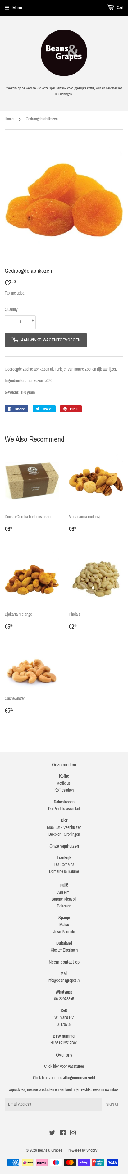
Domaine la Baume (64, 871)
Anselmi (64, 892)
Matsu (64, 924)
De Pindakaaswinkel (64, 808)
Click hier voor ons (64, 1078)
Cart (119, 7)
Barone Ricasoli (64, 899)
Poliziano (64, 906)
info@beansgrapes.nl (64, 980)
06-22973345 (64, 999)
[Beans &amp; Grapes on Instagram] (73, 1133)
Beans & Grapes (50, 1150)
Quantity (11, 309)
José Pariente (64, 932)
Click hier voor (64, 1066)
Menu (17, 7)
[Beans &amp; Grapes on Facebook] (62, 1133)
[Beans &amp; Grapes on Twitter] (52, 1133)
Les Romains (64, 864)
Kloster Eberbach (64, 950)
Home (9, 119)
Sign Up (112, 1104)
